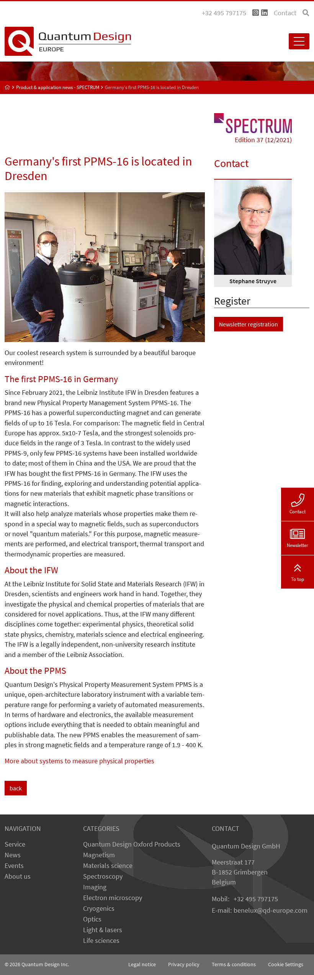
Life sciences (101, 940)
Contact (285, 13)
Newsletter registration (248, 324)
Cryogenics (98, 908)
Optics (92, 919)
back (16, 788)
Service (15, 844)
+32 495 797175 (256, 899)
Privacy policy (184, 964)
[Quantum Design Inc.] (255, 13)
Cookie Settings (285, 964)
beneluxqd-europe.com (270, 910)
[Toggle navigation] (299, 41)
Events (14, 865)
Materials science (107, 865)
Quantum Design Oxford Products (131, 844)
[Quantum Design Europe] (7, 87)
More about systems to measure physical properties (79, 761)
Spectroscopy (103, 876)
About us (18, 876)
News (13, 855)
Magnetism (99, 855)
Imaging (94, 887)
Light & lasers (102, 930)
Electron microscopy (112, 898)
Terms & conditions (234, 964)
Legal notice (142, 964)
